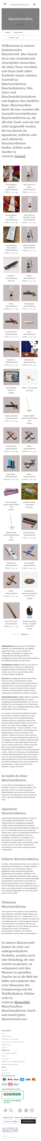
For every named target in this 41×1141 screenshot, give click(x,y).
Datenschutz (6, 1073)
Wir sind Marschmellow (9, 1053)
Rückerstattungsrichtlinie (10, 1064)
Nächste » (25, 634)
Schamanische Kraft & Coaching (12, 1042)
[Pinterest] (32, 1111)
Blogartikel (22, 1002)
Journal (20, 156)
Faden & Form (6, 1045)
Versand (4, 1070)
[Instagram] (20, 1110)
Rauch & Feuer (6, 1036)
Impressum (5, 1059)
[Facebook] (26, 1110)
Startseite (7, 32)
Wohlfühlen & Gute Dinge (10, 1039)
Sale (3, 1033)
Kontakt (4, 1056)
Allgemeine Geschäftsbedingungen (13, 1061)
